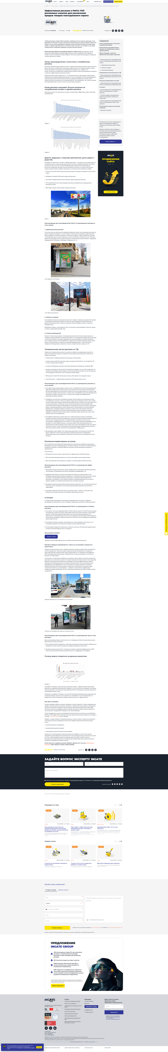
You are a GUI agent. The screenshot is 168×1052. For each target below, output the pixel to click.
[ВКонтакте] (113, 31)
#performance (100, 824)
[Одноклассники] (122, 31)
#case (72, 824)
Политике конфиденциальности (76, 1041)
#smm (46, 860)
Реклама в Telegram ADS (71, 1016)
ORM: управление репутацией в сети (72, 1019)
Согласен (39, 1047)
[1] (74, 30)
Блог (88, 1)
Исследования (80, 1)
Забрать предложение (57, 985)
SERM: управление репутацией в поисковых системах (73, 1022)
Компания (72, 1)
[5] (80, 30)
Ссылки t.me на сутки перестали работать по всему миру (81, 864)
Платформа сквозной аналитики (73, 1009)
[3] (77, 30)
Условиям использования (89, 1041)
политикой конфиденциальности (102, 780)
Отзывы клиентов (89, 1001)
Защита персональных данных (72, 1047)
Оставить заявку (110, 192)
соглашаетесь (19, 1047)
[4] (78, 30)
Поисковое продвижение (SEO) (72, 1001)
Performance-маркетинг (70, 1003)
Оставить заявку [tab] (51, 890)
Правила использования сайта (52, 1047)
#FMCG (46, 824)
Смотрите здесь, (54, 716)
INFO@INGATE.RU (89, 1010)
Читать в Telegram (110, 141)
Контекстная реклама (70, 1011)
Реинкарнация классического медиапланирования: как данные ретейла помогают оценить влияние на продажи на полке (56, 829)
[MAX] (119, 31)
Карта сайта (107, 1047)
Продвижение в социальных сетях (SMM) (73, 1006)
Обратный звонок (118, 1)
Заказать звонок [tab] (63, 890)
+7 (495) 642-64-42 (97, 1)
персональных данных (77, 780)
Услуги (55, 1)
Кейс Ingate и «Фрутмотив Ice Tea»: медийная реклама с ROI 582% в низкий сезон (82, 828)
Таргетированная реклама (71, 1013)
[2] (75, 30)
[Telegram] (116, 31)
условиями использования (29, 1047)
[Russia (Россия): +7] (46, 909)
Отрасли (61, 1)
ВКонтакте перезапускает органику (108, 863)
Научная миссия (89, 1047)
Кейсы (66, 1)
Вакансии (87, 1003)
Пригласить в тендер (108, 1)
